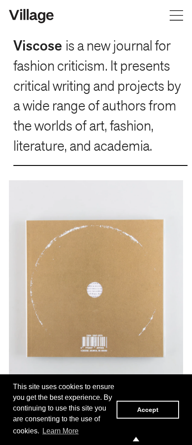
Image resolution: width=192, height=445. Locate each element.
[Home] (31, 15)
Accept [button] (148, 409)
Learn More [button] (60, 431)
